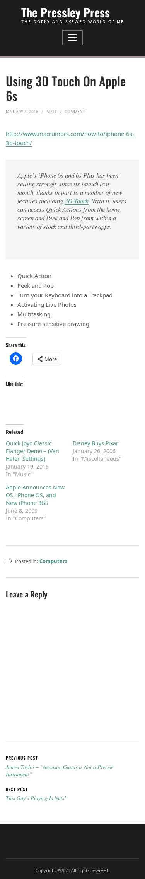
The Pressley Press (65, 12)
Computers (53, 561)
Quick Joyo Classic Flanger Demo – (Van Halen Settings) (32, 451)
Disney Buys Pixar (95, 443)
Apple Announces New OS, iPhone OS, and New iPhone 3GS (35, 495)
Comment (75, 111)
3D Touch (77, 200)
